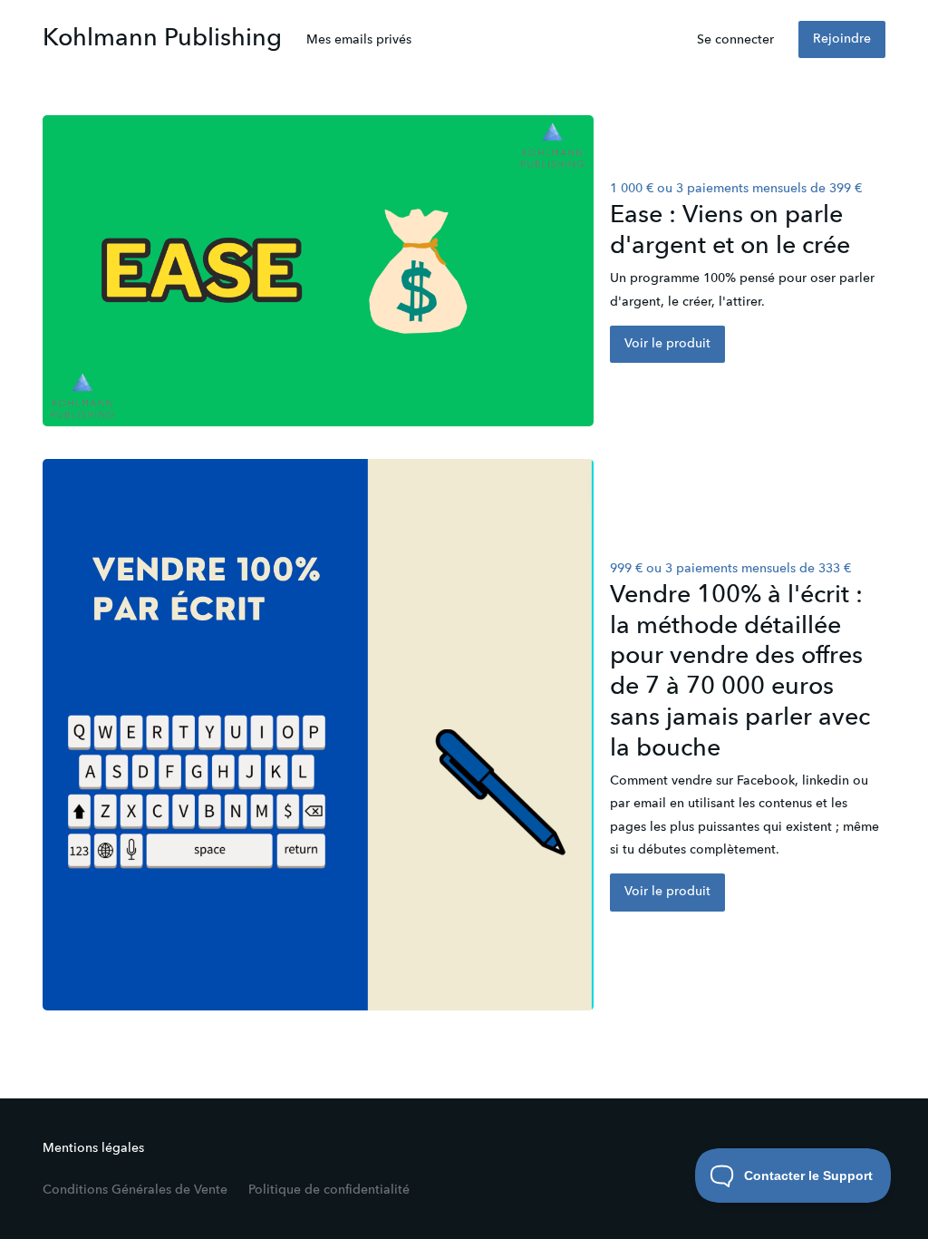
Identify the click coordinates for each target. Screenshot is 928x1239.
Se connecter (735, 40)
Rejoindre (842, 39)
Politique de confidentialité (329, 1190)
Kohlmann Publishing (162, 38)
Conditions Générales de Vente (135, 1190)
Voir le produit (667, 343)
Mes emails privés (358, 40)
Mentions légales (93, 1148)
